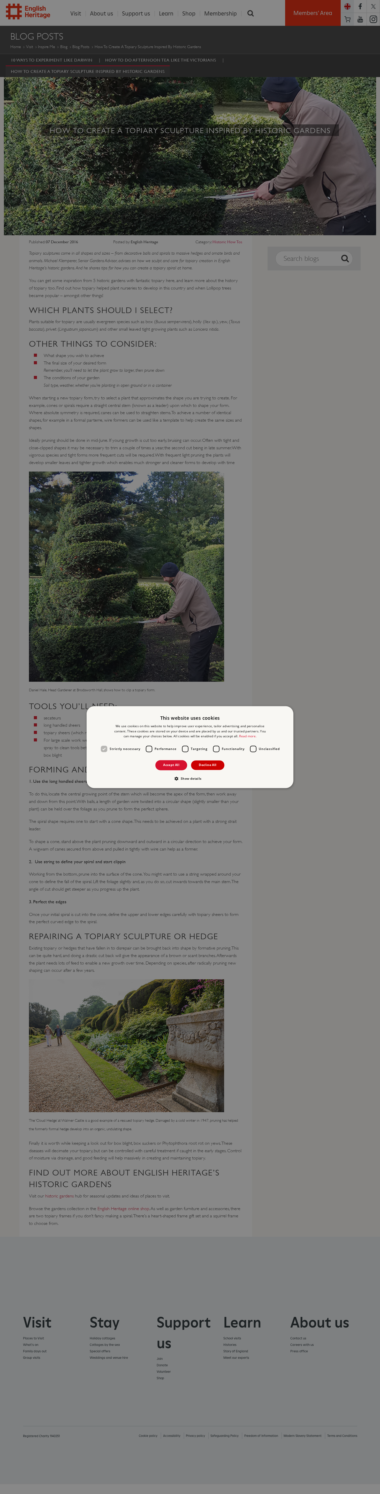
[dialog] (190, 747)
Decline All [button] (207, 765)
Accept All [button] (171, 765)
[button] (189, 778)
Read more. (247, 736)
